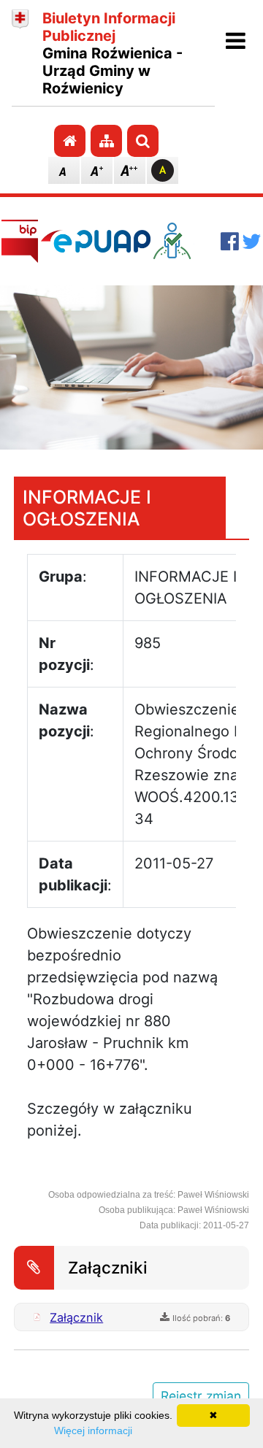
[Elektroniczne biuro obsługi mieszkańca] (185, 241)
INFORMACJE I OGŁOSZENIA (87, 508)
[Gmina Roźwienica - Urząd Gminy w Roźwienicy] (20, 53)
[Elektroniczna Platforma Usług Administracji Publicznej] (95, 241)
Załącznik (76, 1317)
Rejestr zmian (201, 1395)
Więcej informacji (93, 1430)
